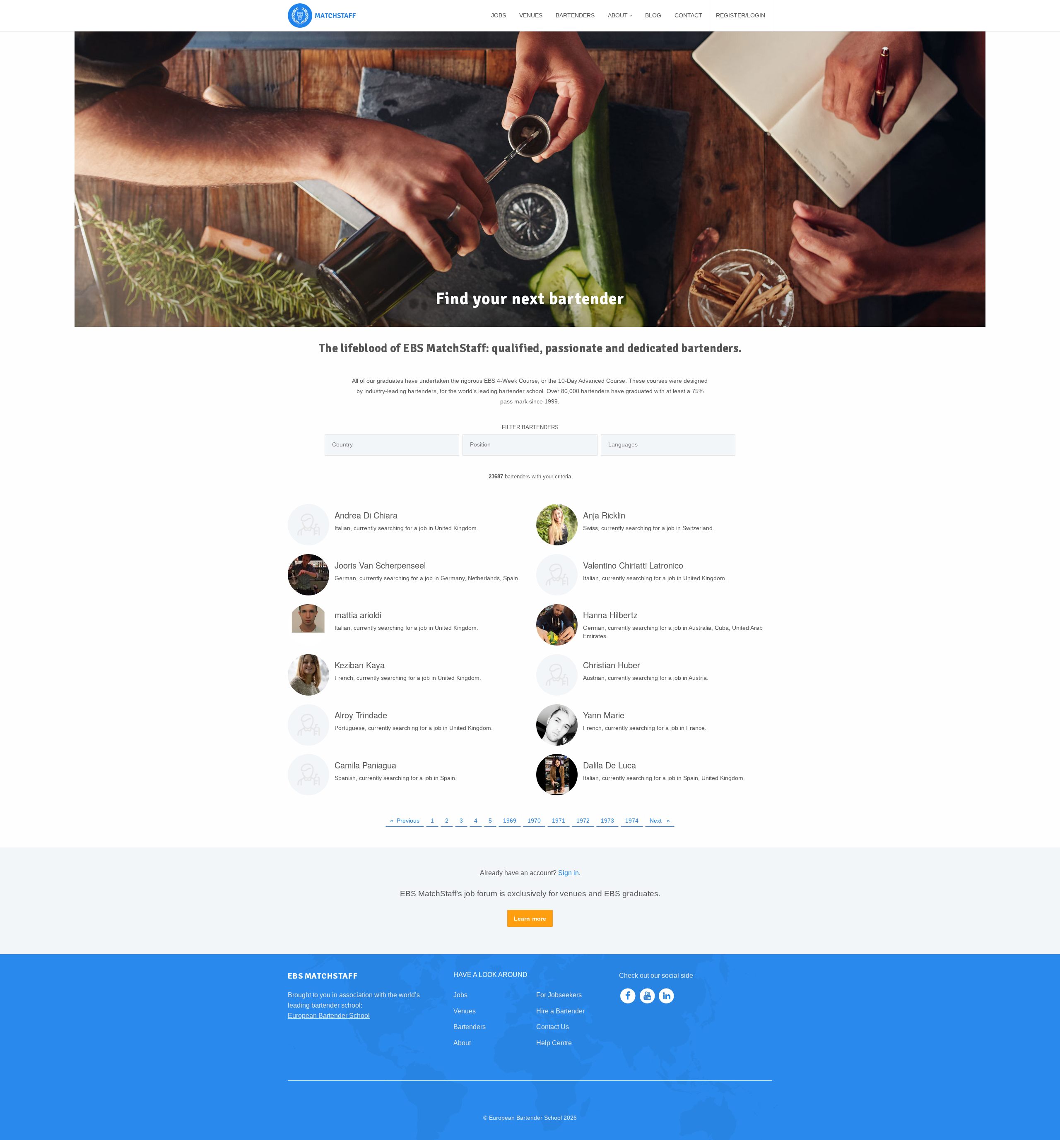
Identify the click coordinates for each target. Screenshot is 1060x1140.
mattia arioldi (358, 615)
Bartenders (575, 15)
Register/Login (740, 15)
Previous (410, 820)
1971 (558, 820)
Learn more (530, 918)
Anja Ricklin (604, 515)
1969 (509, 820)
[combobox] (392, 445)
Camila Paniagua (365, 765)
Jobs (498, 15)
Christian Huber (611, 665)
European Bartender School (329, 1015)
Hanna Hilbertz (610, 615)
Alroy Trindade (361, 715)
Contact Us (552, 1026)
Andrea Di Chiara (366, 515)
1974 (631, 820)
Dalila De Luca (609, 765)
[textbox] (394, 445)
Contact (688, 15)
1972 (583, 820)
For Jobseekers (559, 994)
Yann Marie (603, 715)
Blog (653, 15)
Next (662, 820)
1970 (534, 820)
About (462, 1042)
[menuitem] (498, 15)
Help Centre (554, 1042)
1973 (607, 820)
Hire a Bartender (560, 1011)
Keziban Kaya (360, 665)
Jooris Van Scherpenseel (380, 565)
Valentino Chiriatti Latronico (633, 565)
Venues (530, 15)
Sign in (568, 872)
